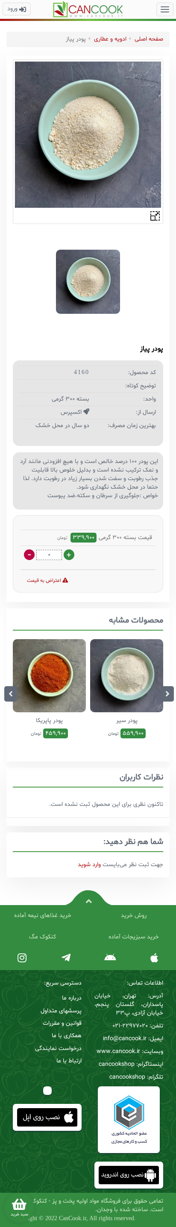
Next (167, 694)
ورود (13, 9)
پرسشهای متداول (61, 1011)
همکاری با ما (67, 1036)
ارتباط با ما (69, 1061)
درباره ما (72, 998)
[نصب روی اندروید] (110, 958)
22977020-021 (130, 1026)
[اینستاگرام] (22, 958)
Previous (10, 694)
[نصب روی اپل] (154, 958)
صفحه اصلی (149, 39)
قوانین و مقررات (62, 1023)
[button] (164, 9)
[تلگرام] (66, 958)
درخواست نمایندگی (58, 1048)
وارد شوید (89, 865)
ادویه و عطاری (110, 39)
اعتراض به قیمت (44, 580)
